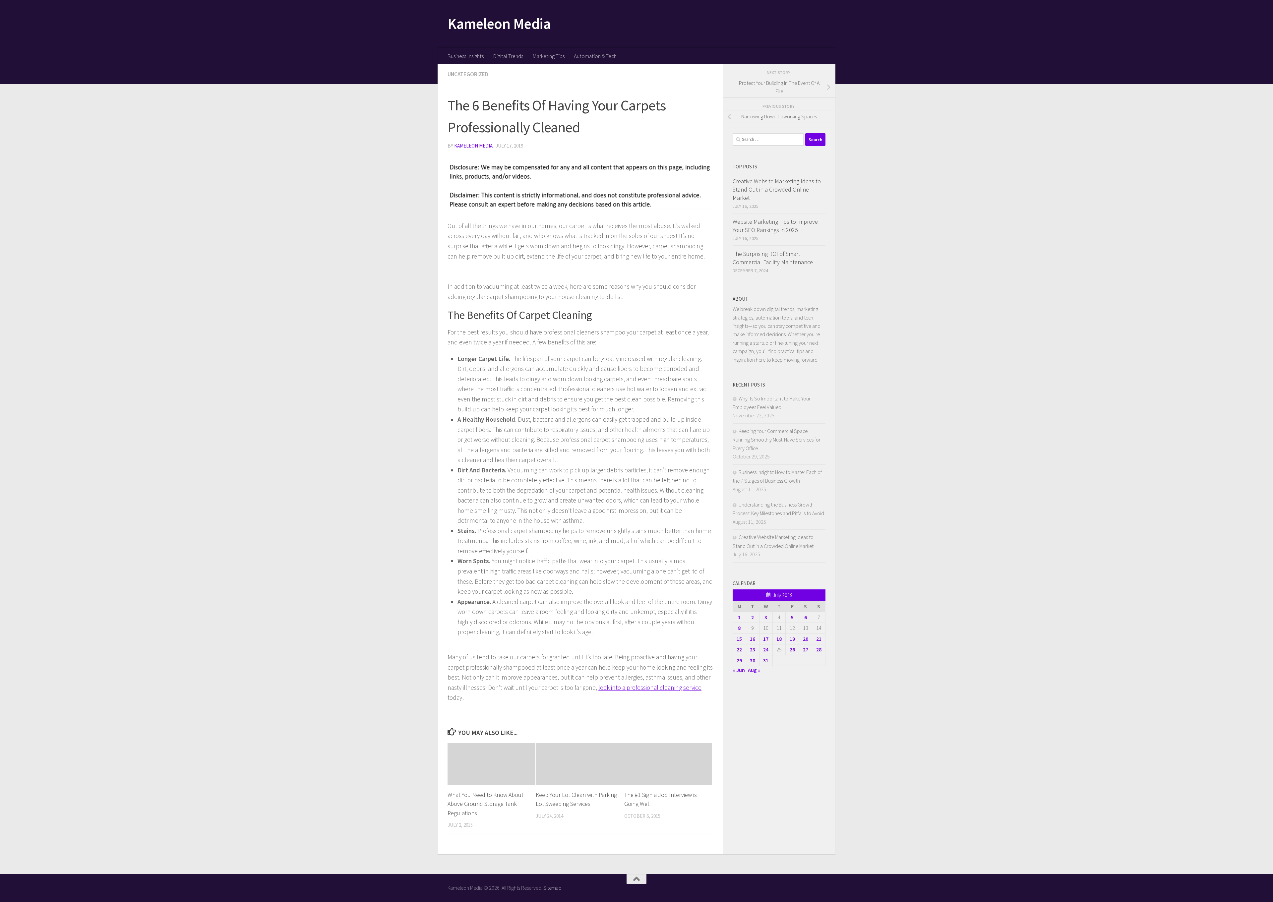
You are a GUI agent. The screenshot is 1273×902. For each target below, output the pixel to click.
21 (818, 638)
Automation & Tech (595, 56)
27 (805, 649)
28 (818, 649)
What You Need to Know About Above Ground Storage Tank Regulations (485, 803)
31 (765, 660)
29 (739, 660)
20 (805, 638)
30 (752, 660)
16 (752, 638)
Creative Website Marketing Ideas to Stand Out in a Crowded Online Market (777, 189)
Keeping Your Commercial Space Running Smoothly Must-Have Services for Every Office (776, 439)
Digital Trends (508, 56)
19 (792, 638)
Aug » (754, 670)
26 (792, 649)
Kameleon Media (499, 23)
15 (739, 638)
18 (779, 638)
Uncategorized (468, 74)
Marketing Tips (548, 56)
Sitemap (552, 887)
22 (739, 649)
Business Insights (465, 56)
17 (765, 638)
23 (752, 649)
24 (765, 649)
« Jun (739, 670)
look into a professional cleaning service (649, 688)
